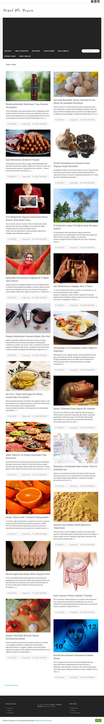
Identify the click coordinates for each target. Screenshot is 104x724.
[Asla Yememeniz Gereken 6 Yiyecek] (28, 143)
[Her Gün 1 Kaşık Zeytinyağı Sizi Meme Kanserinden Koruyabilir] (28, 376)
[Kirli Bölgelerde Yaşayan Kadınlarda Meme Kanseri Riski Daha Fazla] (28, 198)
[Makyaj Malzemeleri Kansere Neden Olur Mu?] (28, 318)
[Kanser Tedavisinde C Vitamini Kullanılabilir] (28, 497)
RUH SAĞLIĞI (36, 51)
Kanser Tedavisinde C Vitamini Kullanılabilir (27, 517)
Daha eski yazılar (12, 685)
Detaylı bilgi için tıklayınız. (43, 720)
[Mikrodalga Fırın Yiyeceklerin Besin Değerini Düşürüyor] (76, 328)
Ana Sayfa (8, 51)
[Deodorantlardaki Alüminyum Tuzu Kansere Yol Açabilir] (28, 86)
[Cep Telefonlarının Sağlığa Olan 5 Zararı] (76, 268)
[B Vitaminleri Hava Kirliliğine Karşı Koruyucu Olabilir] (76, 205)
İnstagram (10, 713)
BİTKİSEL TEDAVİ (10, 56)
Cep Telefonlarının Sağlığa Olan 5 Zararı (73, 286)
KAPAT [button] (98, 720)
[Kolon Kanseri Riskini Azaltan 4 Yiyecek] (76, 571)
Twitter (9, 710)
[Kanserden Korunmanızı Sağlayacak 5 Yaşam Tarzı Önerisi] (28, 260)
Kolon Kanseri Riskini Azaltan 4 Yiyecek (73, 595)
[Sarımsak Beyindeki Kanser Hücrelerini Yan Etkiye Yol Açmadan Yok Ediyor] (76, 84)
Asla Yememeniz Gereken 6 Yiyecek (22, 159)
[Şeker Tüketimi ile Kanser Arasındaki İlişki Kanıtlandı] (28, 437)
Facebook (10, 708)
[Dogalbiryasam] (18, 10)
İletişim (73, 710)
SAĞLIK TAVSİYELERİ (21, 51)
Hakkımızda (74, 708)
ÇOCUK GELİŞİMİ (49, 51)
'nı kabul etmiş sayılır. (50, 705)
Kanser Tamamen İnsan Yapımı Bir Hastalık (74, 408)
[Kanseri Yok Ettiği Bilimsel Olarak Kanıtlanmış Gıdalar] (28, 615)
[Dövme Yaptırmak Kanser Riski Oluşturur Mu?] (28, 556)
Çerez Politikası (75, 713)
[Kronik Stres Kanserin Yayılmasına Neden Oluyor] (76, 635)
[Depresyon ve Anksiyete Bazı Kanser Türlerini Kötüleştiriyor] (76, 448)
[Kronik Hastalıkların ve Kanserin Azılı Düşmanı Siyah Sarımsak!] (76, 143)
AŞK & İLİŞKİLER (63, 51)
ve (53, 704)
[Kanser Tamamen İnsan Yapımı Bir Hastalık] (76, 390)
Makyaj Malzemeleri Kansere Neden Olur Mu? (28, 336)
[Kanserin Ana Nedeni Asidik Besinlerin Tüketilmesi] (76, 507)
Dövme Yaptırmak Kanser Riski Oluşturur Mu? (28, 574)
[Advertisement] (52, 33)
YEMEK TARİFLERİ (25, 56)
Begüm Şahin (26, 124)
